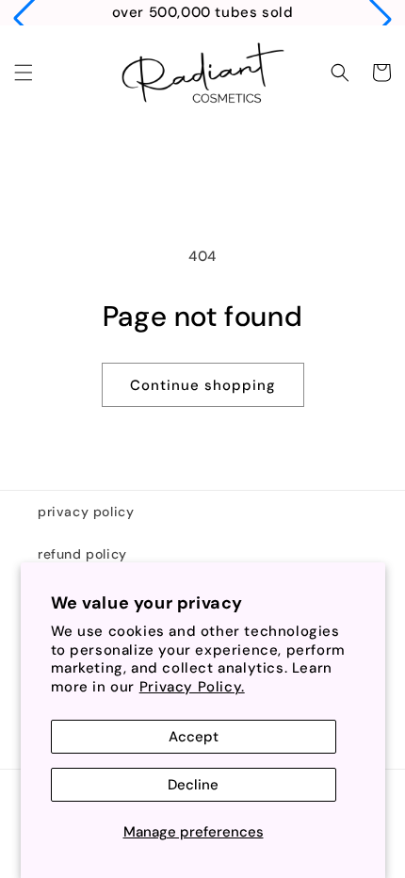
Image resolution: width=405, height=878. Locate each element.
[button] (23, 72)
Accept (194, 736)
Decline (193, 784)
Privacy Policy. (192, 686)
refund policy (82, 553)
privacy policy (86, 511)
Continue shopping (203, 385)
